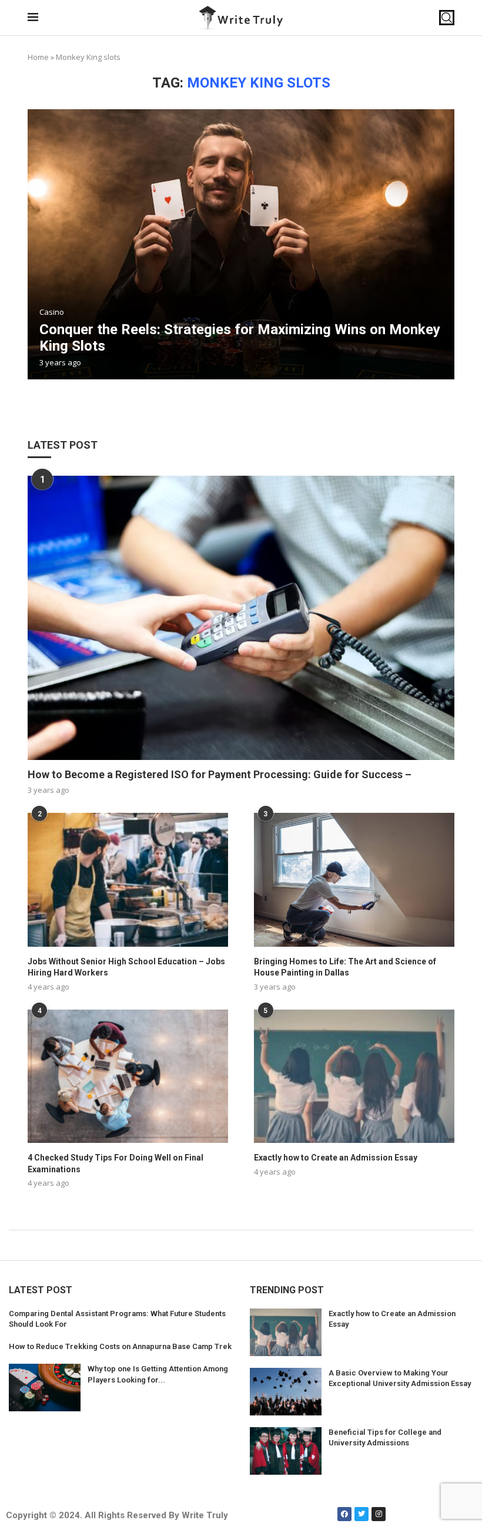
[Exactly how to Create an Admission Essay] (354, 1076)
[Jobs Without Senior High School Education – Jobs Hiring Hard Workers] (128, 879)
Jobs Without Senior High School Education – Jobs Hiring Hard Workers (126, 967)
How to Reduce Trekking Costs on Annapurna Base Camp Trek (120, 1346)
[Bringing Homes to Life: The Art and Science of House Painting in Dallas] (354, 879)
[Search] (446, 17)
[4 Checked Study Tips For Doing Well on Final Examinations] (128, 1076)
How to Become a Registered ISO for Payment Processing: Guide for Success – (219, 774)
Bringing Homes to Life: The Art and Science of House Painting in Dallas (345, 967)
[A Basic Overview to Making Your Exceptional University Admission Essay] (286, 1391)
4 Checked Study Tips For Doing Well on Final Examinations (115, 1163)
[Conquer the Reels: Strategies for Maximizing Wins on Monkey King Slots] (241, 244)
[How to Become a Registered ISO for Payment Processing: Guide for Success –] (241, 618)
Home (38, 57)
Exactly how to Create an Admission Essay (335, 1157)
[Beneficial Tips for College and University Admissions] (286, 1451)
